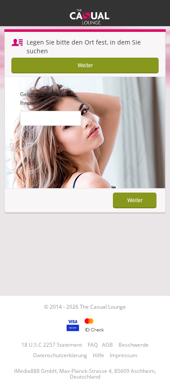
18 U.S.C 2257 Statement (51, 344)
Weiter (85, 65)
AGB (107, 344)
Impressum (123, 355)
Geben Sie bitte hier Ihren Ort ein (44, 98)
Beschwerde (134, 344)
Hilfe (98, 355)
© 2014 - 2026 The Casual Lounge (85, 306)
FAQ (93, 344)
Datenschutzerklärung (60, 355)
